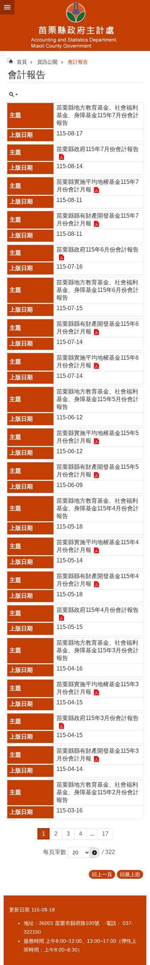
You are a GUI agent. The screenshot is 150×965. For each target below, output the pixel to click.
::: (2, 54)
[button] (95, 852)
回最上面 (130, 874)
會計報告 (78, 62)
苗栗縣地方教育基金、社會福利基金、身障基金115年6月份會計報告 (97, 290)
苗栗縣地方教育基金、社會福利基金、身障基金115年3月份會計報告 (97, 650)
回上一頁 (102, 874)
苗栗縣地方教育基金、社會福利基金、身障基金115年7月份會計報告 (97, 115)
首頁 (22, 62)
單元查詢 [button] (13, 95)
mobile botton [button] (7, 7)
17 (105, 834)
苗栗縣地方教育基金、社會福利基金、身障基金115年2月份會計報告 (97, 792)
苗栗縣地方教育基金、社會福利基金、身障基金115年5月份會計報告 (97, 399)
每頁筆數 (54, 852)
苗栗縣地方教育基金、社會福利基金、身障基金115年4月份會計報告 (97, 508)
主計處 (75, 25)
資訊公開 (47, 62)
